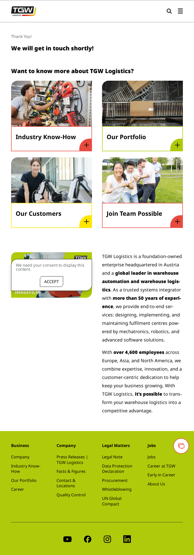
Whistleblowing (117, 489)
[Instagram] (107, 539)
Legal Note (112, 457)
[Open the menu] (180, 11)
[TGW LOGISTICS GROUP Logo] (23, 11)
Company (20, 457)
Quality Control (71, 495)
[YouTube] (67, 539)
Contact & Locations (66, 483)
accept (51, 281)
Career (17, 489)
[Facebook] (87, 539)
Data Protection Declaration (117, 468)
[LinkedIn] (127, 539)
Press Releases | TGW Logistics (72, 459)
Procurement (115, 480)
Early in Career (161, 475)
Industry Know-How (25, 468)
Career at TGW (161, 466)
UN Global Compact (112, 501)
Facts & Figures (71, 471)
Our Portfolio (24, 480)
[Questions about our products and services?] (181, 446)
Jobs (152, 457)
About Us (156, 484)
